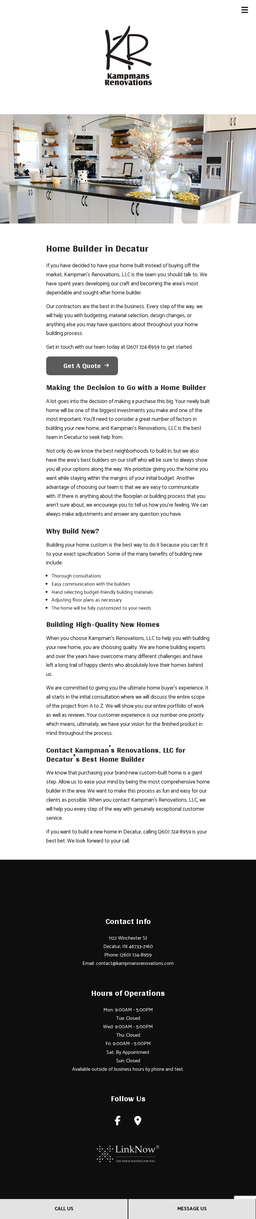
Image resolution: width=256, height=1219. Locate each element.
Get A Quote (82, 365)
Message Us (192, 1209)
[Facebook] (117, 1122)
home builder (126, 292)
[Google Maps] (138, 1122)
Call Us (64, 1209)
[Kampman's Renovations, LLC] (128, 55)
